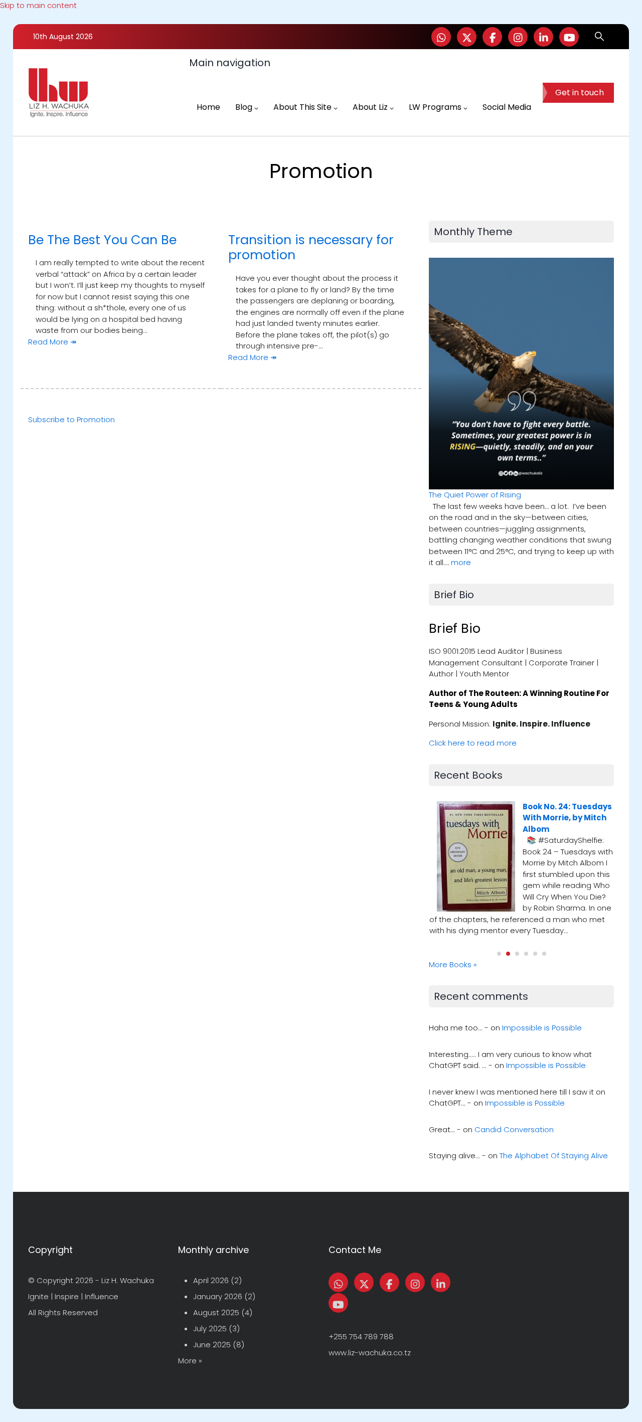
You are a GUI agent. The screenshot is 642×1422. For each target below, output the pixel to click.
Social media (507, 107)
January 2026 (217, 1296)
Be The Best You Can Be (102, 240)
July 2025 (210, 1328)
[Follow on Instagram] (518, 37)
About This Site (302, 107)
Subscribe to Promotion (71, 419)
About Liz (370, 107)
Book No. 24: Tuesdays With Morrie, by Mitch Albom (567, 817)
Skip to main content (38, 5)
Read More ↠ (52, 341)
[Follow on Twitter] (466, 37)
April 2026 (211, 1280)
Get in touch (579, 92)
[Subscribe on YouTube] (569, 37)
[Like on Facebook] (492, 37)
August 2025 (216, 1312)
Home (208, 107)
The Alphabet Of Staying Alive (554, 1155)
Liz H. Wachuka (127, 1280)
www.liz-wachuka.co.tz (370, 1352)
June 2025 (212, 1344)
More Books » (453, 964)
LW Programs (435, 107)
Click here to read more (473, 743)
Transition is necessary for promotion (311, 247)
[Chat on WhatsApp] (441, 37)
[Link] (543, 37)
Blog (243, 107)
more (461, 562)
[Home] (58, 93)
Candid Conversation (514, 1129)
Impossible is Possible (542, 1027)
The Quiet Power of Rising (475, 494)
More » (190, 1360)
